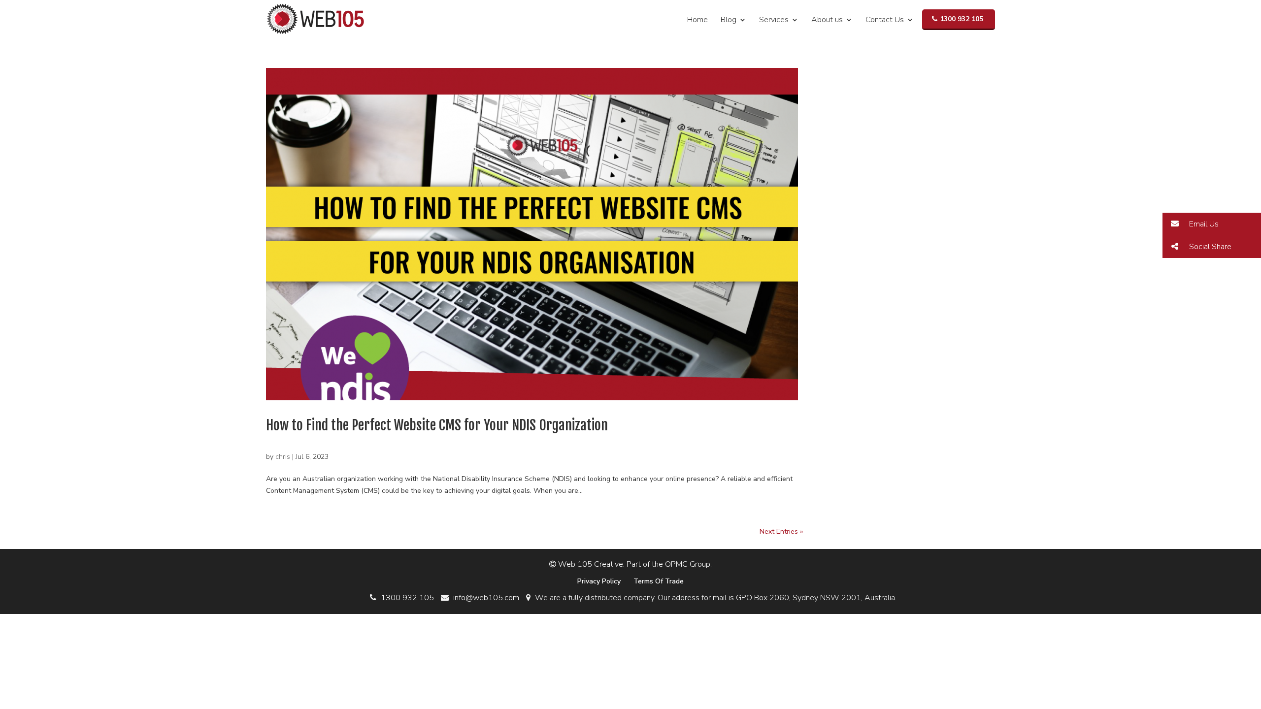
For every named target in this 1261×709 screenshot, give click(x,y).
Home (697, 20)
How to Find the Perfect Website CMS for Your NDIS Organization (437, 425)
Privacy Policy (599, 581)
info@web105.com (486, 597)
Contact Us (884, 20)
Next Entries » (781, 531)
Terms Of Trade (658, 581)
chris (282, 456)
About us (827, 20)
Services (774, 20)
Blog (728, 20)
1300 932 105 (961, 19)
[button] (1211, 224)
